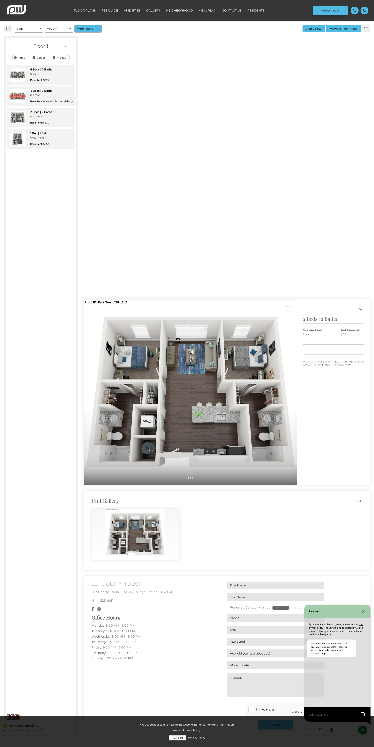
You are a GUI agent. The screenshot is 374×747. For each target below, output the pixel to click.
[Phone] (355, 10)
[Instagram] (99, 609)
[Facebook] (93, 609)
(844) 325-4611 (102, 600)
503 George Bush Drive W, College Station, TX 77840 (132, 592)
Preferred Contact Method (250, 607)
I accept (177, 737)
